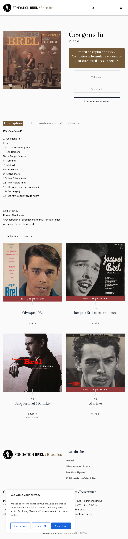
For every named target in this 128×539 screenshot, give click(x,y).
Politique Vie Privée (51, 532)
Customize (20, 526)
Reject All (41, 526)
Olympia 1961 (32, 313)
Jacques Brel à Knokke (32, 404)
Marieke (95, 404)
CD (32, 308)
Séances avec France (78, 466)
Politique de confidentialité (81, 478)
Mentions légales (75, 472)
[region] (40, 511)
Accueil (70, 460)
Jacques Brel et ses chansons (95, 313)
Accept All (61, 526)
